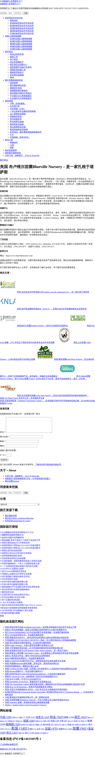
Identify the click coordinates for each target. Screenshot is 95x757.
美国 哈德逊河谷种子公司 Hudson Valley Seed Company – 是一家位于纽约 (36, 650)
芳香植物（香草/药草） (20, 137)
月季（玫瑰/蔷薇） (18, 103)
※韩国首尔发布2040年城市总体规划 (16, 553)
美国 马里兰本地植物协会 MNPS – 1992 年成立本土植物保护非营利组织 (36, 689)
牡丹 (58, 724)
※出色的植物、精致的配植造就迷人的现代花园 (21, 561)
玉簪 (64, 724)
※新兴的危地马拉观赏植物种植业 (15, 589)
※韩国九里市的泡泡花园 (11, 550)
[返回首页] (11, 1)
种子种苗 (14, 59)
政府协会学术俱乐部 (14, 18)
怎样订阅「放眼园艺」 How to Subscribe (22, 155)
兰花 (30, 717)
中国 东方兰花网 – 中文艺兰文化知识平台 (23, 679)
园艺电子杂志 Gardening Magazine (19, 518)
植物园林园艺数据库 (19, 90)
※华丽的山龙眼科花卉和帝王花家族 (16, 574)
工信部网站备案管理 (9, 744)
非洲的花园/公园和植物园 (21, 49)
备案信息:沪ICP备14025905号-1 (13, 749)
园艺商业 (9, 52)
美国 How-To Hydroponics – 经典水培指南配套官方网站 (28, 687)
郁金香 (38, 733)
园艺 (80, 717)
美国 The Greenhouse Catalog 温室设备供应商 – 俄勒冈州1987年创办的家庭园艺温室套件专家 (45, 684)
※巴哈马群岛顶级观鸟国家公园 (14, 584)
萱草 (21, 733)
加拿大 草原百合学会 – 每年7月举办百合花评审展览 (27, 656)
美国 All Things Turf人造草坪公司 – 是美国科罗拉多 (22, 398)
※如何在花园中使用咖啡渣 (12, 537)
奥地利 (19, 721)
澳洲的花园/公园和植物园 (21, 44)
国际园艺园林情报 (13, 153)
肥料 (12, 148)
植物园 (13, 724)
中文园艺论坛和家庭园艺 (21, 96)
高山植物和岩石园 (18, 127)
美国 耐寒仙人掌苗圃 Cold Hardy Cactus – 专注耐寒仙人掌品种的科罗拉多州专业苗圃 (41, 653)
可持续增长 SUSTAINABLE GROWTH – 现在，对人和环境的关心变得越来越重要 (40, 640)
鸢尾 (45, 733)
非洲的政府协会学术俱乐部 (22, 33)
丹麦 (15, 717)
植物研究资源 (16, 88)
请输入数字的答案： (9, 450)
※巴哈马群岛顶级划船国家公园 (14, 582)
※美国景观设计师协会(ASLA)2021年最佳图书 (20, 545)
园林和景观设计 (17, 72)
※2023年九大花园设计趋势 (12, 569)
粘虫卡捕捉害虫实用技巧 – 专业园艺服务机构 (25, 658)
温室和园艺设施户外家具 (21, 67)
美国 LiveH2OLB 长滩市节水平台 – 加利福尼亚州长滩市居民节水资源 (35, 661)
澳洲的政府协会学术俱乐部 (22, 31)
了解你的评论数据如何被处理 (48, 464)
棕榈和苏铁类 (16, 116)
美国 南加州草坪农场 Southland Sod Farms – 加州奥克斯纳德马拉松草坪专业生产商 (40, 627)
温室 (39, 724)
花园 (51, 728)
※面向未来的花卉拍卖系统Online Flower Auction (21, 605)
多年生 (3, 721)
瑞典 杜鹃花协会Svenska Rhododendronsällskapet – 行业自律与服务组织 (35, 674)
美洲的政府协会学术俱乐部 (22, 28)
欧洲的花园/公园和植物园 (21, 41)
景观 (55, 721)
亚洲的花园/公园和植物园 (21, 39)
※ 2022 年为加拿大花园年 (11, 602)
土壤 (12, 145)
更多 (2, 616)
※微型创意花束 (7, 592)
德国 (29, 720)
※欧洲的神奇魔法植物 (10, 613)
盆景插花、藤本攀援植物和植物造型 (26, 132)
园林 (69, 717)
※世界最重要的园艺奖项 (11, 556)
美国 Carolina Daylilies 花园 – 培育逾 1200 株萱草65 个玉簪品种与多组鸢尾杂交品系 (41, 669)
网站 (2, 446)
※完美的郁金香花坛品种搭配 (13, 558)
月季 (63, 721)
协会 (57, 717)
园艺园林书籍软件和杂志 (21, 93)
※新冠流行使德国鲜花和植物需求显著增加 (18, 608)
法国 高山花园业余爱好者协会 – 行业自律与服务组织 (28, 643)
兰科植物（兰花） (18, 109)
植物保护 (14, 142)
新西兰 (39, 721)
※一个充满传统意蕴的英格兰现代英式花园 (19, 566)
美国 (20, 728)
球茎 (78, 724)
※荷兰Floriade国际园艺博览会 (13, 571)
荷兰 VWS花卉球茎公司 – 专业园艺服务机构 (24, 635)
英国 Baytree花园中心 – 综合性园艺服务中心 (24, 671)
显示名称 (4, 437)
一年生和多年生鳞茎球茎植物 (23, 111)
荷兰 (12, 732)
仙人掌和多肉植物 (18, 114)
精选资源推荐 (11, 150)
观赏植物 (9, 101)
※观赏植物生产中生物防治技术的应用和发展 (20, 587)
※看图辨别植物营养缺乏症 (12, 535)
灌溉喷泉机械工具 (18, 70)
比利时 (24, 724)
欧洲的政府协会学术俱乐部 (22, 26)
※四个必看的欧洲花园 (10, 600)
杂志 (70, 721)
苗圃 (80, 728)
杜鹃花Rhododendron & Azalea (17, 521)
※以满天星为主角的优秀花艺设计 (15, 595)
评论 (2, 432)
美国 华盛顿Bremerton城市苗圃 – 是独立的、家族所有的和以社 (32, 663)
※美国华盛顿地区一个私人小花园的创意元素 (20, 563)
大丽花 (11, 721)
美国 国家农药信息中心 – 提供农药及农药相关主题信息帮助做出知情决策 (37, 637)
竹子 (12, 135)
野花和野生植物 (17, 122)
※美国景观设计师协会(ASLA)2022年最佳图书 (20, 548)
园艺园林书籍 (11, 516)
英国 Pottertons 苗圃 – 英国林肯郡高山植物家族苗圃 (27, 702)
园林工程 (14, 57)
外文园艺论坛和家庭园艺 (21, 98)
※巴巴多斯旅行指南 (9, 579)
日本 (46, 721)
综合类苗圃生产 (17, 62)
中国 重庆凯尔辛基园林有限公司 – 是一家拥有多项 (27, 697)
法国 (32, 724)
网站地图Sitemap (12, 481)
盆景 (85, 724)
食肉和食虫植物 (17, 124)
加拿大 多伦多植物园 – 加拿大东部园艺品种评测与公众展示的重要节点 (36, 630)
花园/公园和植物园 (13, 36)
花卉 (40, 729)
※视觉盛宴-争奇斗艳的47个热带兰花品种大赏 (20, 540)
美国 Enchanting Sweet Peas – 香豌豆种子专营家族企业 (28, 682)
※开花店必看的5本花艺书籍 (12, 597)
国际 (90, 717)
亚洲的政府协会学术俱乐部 (22, 23)
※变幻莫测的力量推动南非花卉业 (15, 576)
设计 (29, 733)
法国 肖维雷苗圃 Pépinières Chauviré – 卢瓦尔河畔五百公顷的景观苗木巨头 (37, 700)
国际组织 (14, 20)
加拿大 (42, 717)
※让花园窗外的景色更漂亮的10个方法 (17, 532)
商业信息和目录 (17, 54)
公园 (21, 717)
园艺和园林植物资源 (14, 80)
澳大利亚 (48, 724)
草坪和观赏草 (16, 119)
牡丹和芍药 (15, 106)
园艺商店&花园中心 (18, 65)
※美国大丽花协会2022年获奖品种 (15, 543)
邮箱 (2, 441)
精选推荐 (14, 83)
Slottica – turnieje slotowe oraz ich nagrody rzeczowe (26, 705)
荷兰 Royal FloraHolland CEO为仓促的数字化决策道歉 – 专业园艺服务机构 (37, 632)
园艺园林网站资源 (18, 85)
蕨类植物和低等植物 (19, 129)
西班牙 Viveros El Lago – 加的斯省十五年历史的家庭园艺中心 (31, 676)
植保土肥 (9, 140)
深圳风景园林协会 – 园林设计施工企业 (22, 666)
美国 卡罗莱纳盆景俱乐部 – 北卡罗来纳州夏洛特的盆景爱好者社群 (34, 648)
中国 (6, 717)
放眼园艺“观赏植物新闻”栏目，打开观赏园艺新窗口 (27, 479)
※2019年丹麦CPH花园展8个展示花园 (16, 610)
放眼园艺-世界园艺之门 (10, 4)
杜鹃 (77, 721)
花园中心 (65, 729)
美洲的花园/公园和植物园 (21, 46)
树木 (84, 721)
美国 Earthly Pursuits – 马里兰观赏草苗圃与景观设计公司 (29, 645)
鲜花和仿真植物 (17, 75)
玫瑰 (71, 724)
